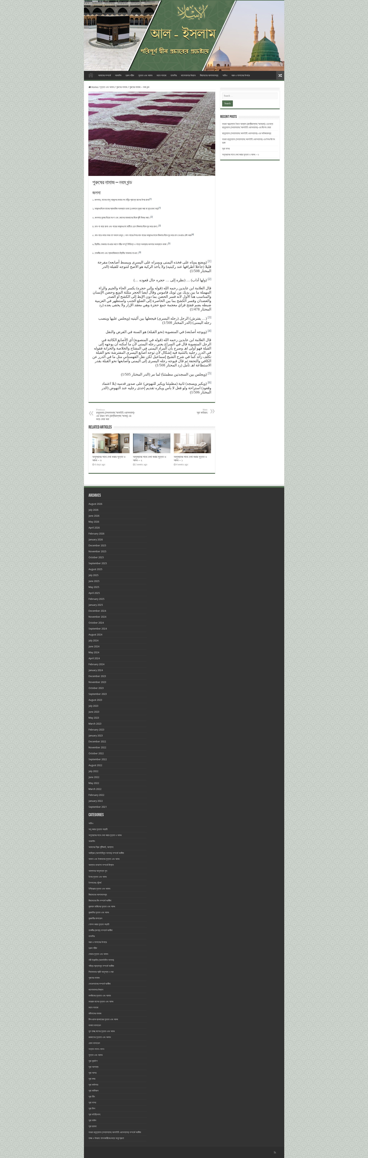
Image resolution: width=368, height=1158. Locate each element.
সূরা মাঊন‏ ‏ (93, 1120)
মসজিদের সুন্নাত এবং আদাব (100, 995)
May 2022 (94, 783)
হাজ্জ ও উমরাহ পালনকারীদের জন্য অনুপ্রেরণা (106, 1138)
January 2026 (96, 539)
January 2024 (96, 670)
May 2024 (94, 652)
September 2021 (98, 806)
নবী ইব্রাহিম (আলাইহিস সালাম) (101, 960)
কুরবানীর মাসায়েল (95, 918)
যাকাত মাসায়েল (95, 1025)
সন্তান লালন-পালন (96, 1049)
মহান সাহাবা (161, 75)
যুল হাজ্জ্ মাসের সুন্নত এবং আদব (102, 1031)
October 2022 (96, 753)
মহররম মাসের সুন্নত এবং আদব (101, 1001)
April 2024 (94, 658)
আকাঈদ (118, 75)
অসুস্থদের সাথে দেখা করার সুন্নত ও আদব (105, 835)
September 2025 (98, 563)
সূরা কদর (92, 1078)
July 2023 (93, 705)
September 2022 (98, 759)
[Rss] (275, 1152)
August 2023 (95, 699)
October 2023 (96, 688)
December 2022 (97, 741)
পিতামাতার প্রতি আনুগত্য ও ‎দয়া (101, 971)
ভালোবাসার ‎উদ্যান (188, 75)
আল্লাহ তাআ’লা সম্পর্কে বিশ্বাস (101, 864)
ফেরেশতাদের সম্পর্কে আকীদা (100, 983)
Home (91, 75)
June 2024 (94, 646)
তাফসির (174, 75)
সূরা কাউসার (93, 1084)
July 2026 (93, 509)
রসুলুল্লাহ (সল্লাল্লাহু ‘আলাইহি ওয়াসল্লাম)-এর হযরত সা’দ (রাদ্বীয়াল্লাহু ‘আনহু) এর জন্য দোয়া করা (115, 415)
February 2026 (96, 533)
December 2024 (97, 610)
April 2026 (94, 527)
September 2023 (98, 694)
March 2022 (95, 789)
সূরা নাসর (226, 148)
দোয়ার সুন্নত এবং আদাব (98, 954)
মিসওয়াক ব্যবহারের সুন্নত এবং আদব (103, 1019)
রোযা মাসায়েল (94, 1043)
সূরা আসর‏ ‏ (93, 1072)
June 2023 (94, 711)
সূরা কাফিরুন (94, 1090)
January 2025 (96, 604)
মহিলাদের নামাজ (95, 1013)
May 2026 (94, 521)
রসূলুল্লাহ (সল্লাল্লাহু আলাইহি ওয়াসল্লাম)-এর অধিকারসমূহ (246, 133)
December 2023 (97, 676)
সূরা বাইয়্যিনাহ (94, 1114)
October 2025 (96, 557)
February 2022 (96, 795)
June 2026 (94, 515)
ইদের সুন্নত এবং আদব (98, 876)
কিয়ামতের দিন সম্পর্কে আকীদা (100, 900)
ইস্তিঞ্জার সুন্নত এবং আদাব (99, 888)
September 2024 (98, 628)
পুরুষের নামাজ (121, 87)
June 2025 (94, 581)
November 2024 (97, 616)
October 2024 (96, 622)
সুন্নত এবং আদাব (145, 75)
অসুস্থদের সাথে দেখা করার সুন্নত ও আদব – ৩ (240, 154)
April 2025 (94, 593)
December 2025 (97, 545)
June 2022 (94, 777)
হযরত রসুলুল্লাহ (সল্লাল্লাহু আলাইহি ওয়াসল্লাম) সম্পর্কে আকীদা (115, 1132)
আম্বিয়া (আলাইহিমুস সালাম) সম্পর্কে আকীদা (106, 853)
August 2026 (95, 503)
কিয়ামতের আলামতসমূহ (209, 75)
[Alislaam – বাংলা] (184, 36)
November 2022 (97, 747)
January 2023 (96, 735)
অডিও (225, 75)
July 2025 (93, 575)
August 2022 (95, 765)
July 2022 (93, 771)
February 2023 (96, 729)
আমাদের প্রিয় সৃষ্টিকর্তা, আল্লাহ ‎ (101, 847)
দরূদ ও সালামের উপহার (241, 75)
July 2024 (93, 640)
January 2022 (96, 800)
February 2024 (96, 664)
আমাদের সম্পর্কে (104, 75)
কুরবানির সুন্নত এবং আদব (99, 912)
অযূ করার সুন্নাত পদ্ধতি (98, 829)
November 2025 (97, 551)
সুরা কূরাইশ (93, 1061)
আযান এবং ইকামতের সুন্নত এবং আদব (104, 859)
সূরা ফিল (92, 1108)
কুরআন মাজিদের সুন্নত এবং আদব (102, 906)
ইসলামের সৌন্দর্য (95, 882)
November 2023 (97, 682)
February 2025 (96, 598)
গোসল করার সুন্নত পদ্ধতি (99, 924)
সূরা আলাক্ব (93, 1066)
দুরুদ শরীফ (130, 75)
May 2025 (94, 587)
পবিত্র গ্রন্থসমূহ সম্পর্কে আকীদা (101, 965)
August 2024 (95, 634)
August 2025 (95, 569)
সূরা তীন (92, 1096)
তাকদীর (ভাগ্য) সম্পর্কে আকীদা (101, 930)
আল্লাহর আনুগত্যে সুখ (98, 870)
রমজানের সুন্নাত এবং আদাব (100, 1037)
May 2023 (94, 717)
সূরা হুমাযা (93, 1126)
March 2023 (95, 723)
